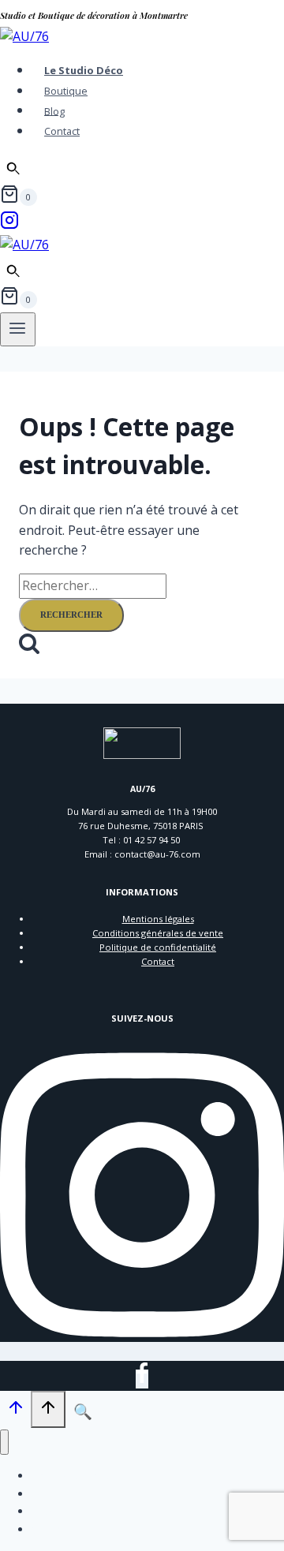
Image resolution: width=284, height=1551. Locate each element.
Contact (62, 131)
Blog (54, 110)
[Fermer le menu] (4, 1443)
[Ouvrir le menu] (18, 329)
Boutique (66, 91)
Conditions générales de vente (157, 933)
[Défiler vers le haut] (15, 1411)
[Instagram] (9, 225)
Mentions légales (158, 919)
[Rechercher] (13, 168)
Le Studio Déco (83, 70)
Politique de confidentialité (157, 947)
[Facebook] (142, 1379)
